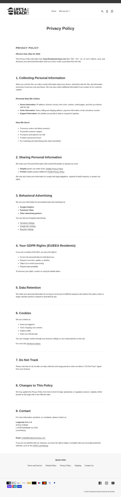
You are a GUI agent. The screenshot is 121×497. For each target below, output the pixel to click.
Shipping (78, 466)
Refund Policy (51, 466)
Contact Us (89, 466)
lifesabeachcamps (95, 491)
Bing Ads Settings (27, 229)
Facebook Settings (27, 223)
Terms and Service (35, 466)
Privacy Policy (65, 466)
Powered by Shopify (108, 491)
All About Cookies (34, 344)
